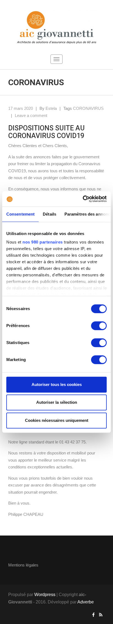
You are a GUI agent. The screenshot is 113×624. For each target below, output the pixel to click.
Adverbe (85, 602)
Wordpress (44, 594)
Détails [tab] (49, 214)
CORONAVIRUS (88, 108)
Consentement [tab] (20, 214)
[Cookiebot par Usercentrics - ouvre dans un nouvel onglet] (83, 198)
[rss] (101, 614)
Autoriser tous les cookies (57, 384)
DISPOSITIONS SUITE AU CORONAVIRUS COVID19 (46, 132)
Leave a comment (31, 115)
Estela (51, 108)
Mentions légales (23, 565)
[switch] (99, 325)
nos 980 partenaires (42, 242)
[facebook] (93, 614)
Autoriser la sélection (56, 402)
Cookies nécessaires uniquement (56, 420)
